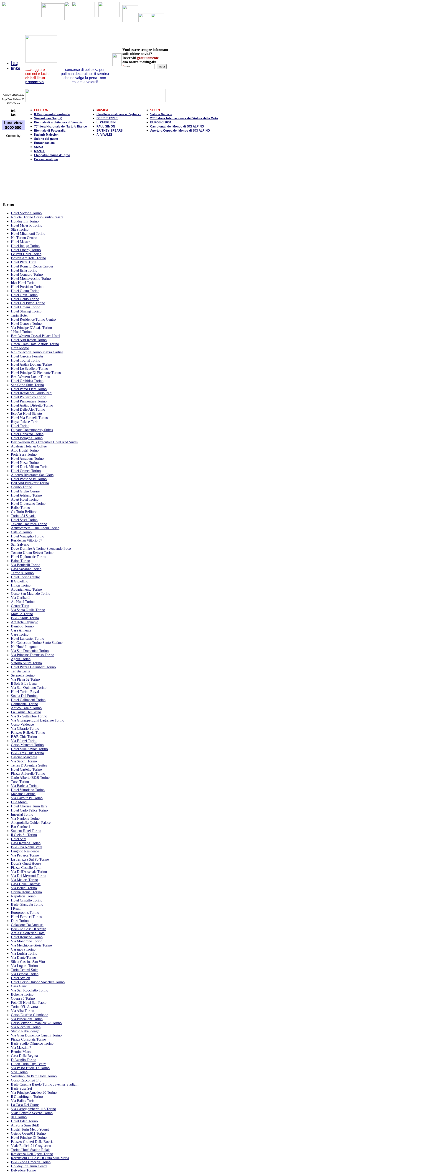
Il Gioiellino (19, 581)
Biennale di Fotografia (49, 130)
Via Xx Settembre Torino (29, 716)
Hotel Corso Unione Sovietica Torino (38, 982)
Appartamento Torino (26, 589)
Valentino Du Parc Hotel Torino (34, 1076)
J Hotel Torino (21, 332)
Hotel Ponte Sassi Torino (29, 479)
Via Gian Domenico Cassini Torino (36, 1035)
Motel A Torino (22, 614)
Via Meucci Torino (24, 880)
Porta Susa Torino (24, 454)
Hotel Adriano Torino (26, 495)
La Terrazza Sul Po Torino (30, 859)
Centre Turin (20, 606)
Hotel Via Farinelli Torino (29, 417)
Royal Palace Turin (24, 422)
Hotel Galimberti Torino (28, 700)
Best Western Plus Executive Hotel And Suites (44, 442)
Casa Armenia (21, 630)
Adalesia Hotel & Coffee (29, 446)
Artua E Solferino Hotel (28, 933)
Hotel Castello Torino (26, 769)
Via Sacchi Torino (24, 761)
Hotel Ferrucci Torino (26, 917)
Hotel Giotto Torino (25, 291)
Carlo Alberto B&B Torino (30, 777)
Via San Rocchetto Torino (29, 990)
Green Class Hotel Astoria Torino (35, 344)
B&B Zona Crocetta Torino (31, 1162)
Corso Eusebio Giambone (29, 1015)
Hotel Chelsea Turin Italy (29, 806)
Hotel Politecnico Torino (28, 397)
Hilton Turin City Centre (28, 1064)
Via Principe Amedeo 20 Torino (34, 1092)
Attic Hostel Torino (25, 450)
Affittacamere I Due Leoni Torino (35, 528)
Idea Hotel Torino (23, 283)
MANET (39, 151)
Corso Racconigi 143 (26, 1080)
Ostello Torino (21, 532)
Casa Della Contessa (26, 884)
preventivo (34, 82)
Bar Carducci (20, 827)
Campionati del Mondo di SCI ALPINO (177, 126)
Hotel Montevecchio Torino (31, 278)
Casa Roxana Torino (26, 843)
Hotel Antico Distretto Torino (32, 405)
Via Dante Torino (23, 957)
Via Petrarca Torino (25, 855)
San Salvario (20, 544)
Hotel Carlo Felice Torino (29, 810)
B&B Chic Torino (24, 737)
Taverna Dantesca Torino (29, 524)
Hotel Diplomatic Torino (28, 557)
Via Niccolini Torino (26, 1027)
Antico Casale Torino (26, 708)
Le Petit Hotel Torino (26, 254)
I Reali (15, 908)
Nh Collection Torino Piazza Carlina (37, 352)
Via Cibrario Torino (25, 728)
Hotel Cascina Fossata (27, 356)
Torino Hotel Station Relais (30, 1150)
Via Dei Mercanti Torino (28, 876)
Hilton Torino (20, 585)
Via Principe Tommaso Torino (32, 655)
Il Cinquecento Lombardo (52, 114)
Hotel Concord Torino (27, 274)
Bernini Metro (21, 1052)
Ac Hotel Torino (23, 602)
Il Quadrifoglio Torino (27, 1097)
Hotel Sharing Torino (26, 311)
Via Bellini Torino (24, 888)
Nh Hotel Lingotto (24, 647)
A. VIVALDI (104, 134)
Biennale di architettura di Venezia (58, 122)
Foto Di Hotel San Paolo (28, 1002)
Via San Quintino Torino (28, 687)
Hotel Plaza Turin (23, 262)
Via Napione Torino (25, 818)
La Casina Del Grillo (26, 712)
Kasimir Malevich (46, 134)
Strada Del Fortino (24, 696)
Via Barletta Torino (24, 786)
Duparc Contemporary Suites (32, 430)
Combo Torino (21, 487)
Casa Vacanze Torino (26, 569)
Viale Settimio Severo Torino (32, 1113)
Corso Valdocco (22, 724)
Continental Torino (24, 704)
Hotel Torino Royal (25, 692)
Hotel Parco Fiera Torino (29, 389)
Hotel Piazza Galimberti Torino (33, 667)
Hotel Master (20, 242)
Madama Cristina (23, 794)
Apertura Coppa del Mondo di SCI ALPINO (180, 130)
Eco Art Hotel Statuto (26, 413)
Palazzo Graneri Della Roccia (32, 1142)
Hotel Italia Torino (24, 270)
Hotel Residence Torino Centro (33, 319)
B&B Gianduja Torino (27, 904)
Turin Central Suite (24, 970)
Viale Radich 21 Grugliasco (31, 1146)
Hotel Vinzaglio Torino (27, 536)
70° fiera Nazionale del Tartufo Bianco (60, 126)
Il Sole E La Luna (24, 683)
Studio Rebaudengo (25, 1031)
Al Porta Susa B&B (25, 1125)
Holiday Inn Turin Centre (29, 1166)
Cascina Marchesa (24, 757)
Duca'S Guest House (26, 863)
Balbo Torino (20, 507)
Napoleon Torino (23, 896)
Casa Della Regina (24, 1056)
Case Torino (19, 634)
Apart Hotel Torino (24, 499)
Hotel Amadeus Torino (27, 458)
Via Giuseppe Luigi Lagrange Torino (37, 720)
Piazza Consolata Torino (28, 1039)
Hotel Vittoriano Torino (28, 790)
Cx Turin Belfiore (23, 512)
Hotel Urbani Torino (25, 307)
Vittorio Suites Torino (26, 663)
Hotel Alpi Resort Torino (29, 340)
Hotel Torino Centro (25, 577)
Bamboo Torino (22, 626)
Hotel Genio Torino (25, 299)
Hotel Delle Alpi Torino (28, 409)
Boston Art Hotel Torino (28, 258)
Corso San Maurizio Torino (30, 593)
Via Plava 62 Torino (25, 679)
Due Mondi (19, 802)
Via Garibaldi (20, 597)
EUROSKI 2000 (160, 122)
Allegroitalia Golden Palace (31, 822)
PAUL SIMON (106, 126)
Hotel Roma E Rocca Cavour (32, 266)
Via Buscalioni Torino (27, 1019)
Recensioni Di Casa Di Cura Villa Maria (40, 1158)
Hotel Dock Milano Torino (30, 467)
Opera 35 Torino (23, 998)
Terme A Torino (22, 573)
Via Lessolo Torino (24, 974)
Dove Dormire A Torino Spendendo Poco (41, 548)
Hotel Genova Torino (26, 323)
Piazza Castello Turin (26, 867)
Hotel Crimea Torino (26, 471)
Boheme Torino (22, 994)
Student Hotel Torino (26, 831)
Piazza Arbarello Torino (28, 773)
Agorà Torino (20, 659)
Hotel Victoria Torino (26, 213)
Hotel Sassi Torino (24, 520)
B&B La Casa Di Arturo (28, 929)
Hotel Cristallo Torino (26, 900)
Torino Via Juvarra (24, 1007)
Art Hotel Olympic (24, 622)
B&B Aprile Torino (25, 618)
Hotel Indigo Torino (25, 246)
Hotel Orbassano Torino (28, 503)
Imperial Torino (22, 814)
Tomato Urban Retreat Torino (32, 552)
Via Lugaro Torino (24, 966)
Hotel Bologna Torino (27, 438)
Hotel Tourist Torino (25, 360)
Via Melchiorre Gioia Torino (31, 945)
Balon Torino (20, 561)
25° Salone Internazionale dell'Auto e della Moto (184, 118)
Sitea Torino (19, 229)
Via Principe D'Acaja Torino (31, 328)
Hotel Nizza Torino (25, 462)
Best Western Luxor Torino (30, 377)
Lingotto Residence (25, 851)
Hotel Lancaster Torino (27, 638)
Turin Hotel (19, 315)
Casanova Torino (23, 949)
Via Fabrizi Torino (24, 741)
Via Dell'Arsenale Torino (29, 872)
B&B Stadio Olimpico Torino (32, 1043)
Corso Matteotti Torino (27, 745)
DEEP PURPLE (107, 118)
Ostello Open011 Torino (28, 1133)
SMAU (38, 147)
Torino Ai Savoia (23, 516)
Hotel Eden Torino (24, 1121)
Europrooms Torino (25, 912)
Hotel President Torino (27, 287)
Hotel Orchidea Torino (27, 381)
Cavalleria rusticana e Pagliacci (119, 114)
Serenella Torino (23, 675)
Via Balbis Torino (23, 1101)
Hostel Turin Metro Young (30, 1129)
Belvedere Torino (23, 1170)
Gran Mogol (20, 348)
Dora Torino (20, 921)
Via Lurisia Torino (24, 953)
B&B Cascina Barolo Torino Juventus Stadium (44, 1084)
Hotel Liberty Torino (26, 250)
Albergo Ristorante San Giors (32, 475)
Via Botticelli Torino (25, 565)
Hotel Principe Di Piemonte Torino (36, 373)
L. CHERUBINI (106, 122)
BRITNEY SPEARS (110, 130)
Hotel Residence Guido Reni (31, 393)
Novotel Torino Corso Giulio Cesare (37, 217)
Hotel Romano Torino (27, 937)
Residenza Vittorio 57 (26, 540)
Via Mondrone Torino (26, 941)
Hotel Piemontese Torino (29, 401)
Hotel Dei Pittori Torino (28, 303)
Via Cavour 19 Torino (27, 798)
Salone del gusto (46, 138)
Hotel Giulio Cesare (25, 491)
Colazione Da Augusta (27, 925)
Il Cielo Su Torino (24, 835)
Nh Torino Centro (24, 238)
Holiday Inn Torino (25, 221)
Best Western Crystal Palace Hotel (35, 336)
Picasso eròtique (46, 159)
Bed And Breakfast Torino (30, 483)
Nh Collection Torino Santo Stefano (37, 642)
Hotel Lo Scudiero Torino (29, 368)
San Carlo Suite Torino (27, 385)
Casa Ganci (19, 986)
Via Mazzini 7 (21, 1047)
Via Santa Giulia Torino (28, 610)
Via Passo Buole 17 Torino (30, 1068)
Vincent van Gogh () (48, 118)
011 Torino (19, 1117)
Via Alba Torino (22, 1011)
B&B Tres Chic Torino (27, 753)
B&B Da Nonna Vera (26, 847)
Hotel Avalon (20, 978)
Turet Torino (20, 782)
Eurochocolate (44, 143)
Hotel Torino (20, 426)
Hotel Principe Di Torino (29, 1137)
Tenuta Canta (20, 671)
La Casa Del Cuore (25, 1105)
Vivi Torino (19, 1072)
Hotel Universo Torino (27, 434)
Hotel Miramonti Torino (28, 233)
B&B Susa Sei (21, 1088)
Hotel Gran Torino (24, 295)
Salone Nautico (161, 114)
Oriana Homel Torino (26, 892)
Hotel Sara (18, 839)
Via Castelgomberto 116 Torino (33, 1109)
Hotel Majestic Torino (26, 225)
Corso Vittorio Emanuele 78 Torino (36, 1023)
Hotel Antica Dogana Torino (31, 364)
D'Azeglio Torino (23, 1060)
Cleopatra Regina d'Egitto (52, 155)
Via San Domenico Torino (30, 651)
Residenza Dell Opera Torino (32, 1154)
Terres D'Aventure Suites (29, 765)
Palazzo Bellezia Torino (28, 732)
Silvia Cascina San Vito (28, 962)
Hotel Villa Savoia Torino (29, 749)
